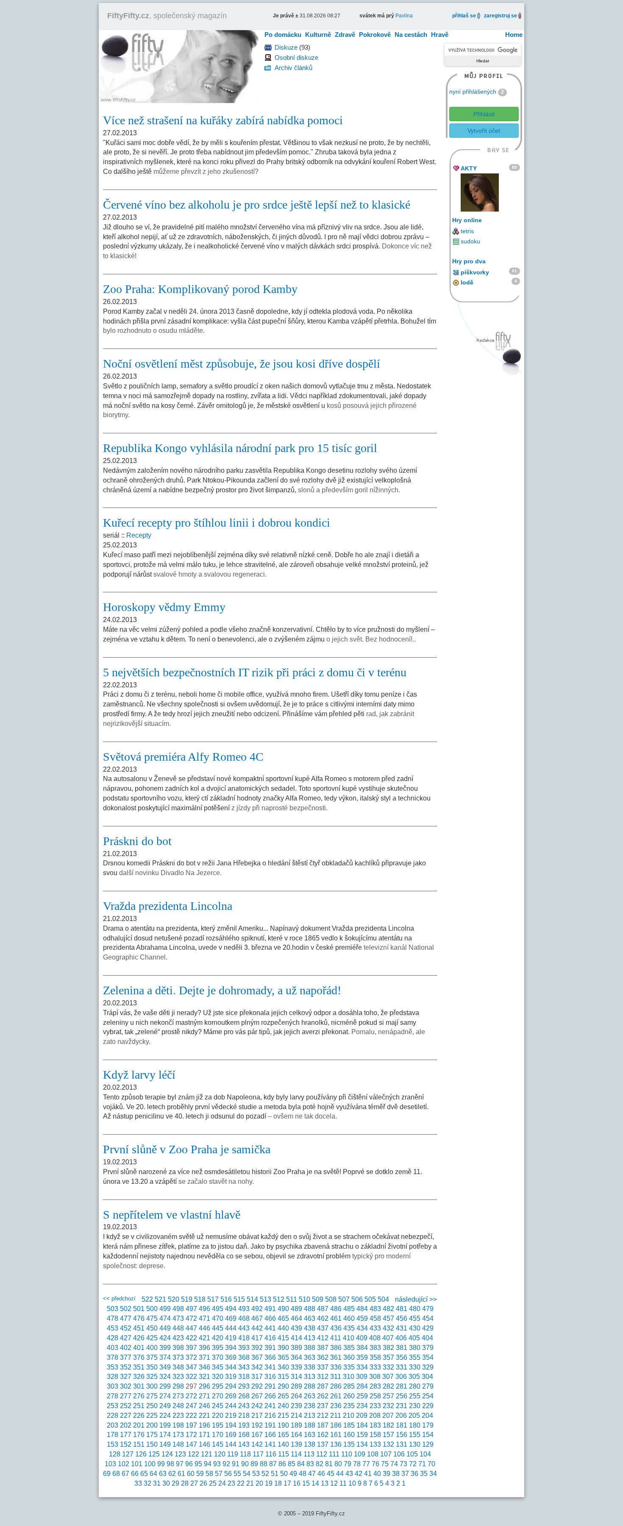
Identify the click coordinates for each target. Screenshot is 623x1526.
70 (431, 1463)
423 (178, 1338)
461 (336, 1318)
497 (191, 1308)
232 (388, 1405)
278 (112, 1396)
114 (296, 1454)
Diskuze (286, 47)
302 (125, 1386)
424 (165, 1338)
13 (324, 1483)
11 (343, 1483)
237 (322, 1405)
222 (191, 1415)
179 (428, 1425)
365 (283, 1357)
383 (375, 1347)
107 (386, 1454)
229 (428, 1405)
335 (349, 1367)
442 (257, 1328)
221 (204, 1415)
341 (270, 1367)
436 (336, 1328)
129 (428, 1444)
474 (165, 1318)
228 (112, 1415)
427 (125, 1338)
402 (125, 1347)
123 (180, 1454)
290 (283, 1386)
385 (349, 1347)
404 (427, 1338)
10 (352, 1483)
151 (139, 1444)
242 (257, 1405)
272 (191, 1396)
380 (414, 1347)
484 (362, 1308)
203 (112, 1425)
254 (428, 1396)
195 (217, 1425)
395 (217, 1347)
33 (138, 1483)
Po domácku (282, 34)
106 (399, 1454)
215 (283, 1415)
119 (232, 1454)
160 (349, 1434)
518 (200, 1299)
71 (422, 1463)
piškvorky (475, 272)
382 (388, 1347)
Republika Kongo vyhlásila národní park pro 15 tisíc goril (240, 448)
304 (427, 1376)
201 (139, 1425)
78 (357, 1463)
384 (362, 1347)
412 (322, 1338)
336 (336, 1367)
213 (309, 1415)
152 (125, 1444)
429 (428, 1328)
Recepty (138, 535)
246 (204, 1405)
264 (296, 1396)
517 (213, 1299)
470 (217, 1318)
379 (428, 1347)
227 (125, 1415)
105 (412, 1454)
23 (231, 1483)
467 (257, 1318)
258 (375, 1396)
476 (139, 1318)
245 (217, 1405)
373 (178, 1357)
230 (414, 1405)
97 (180, 1463)
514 (252, 1299)
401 (139, 1347)
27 (194, 1483)
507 (344, 1299)
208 (375, 1415)
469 (230, 1318)
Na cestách (411, 34)
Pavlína (404, 16)
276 (139, 1396)
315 (283, 1376)
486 (336, 1308)
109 (359, 1454)
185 (349, 1425)
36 (414, 1473)
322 (191, 1376)
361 (336, 1357)
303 (112, 1386)
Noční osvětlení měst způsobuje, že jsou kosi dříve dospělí (241, 363)
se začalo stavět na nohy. (216, 1181)
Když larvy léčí (139, 1074)
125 (154, 1454)
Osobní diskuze (296, 57)
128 (114, 1454)
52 (265, 1473)
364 (296, 1357)
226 (139, 1415)
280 (414, 1386)
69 (107, 1473)
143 (244, 1444)
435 (349, 1328)
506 (357, 1299)
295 (217, 1386)
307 (388, 1376)
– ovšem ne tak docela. (302, 1116)
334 (362, 1367)
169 (230, 1434)
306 (401, 1376)
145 (217, 1444)
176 (139, 1434)
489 (296, 1308)
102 (123, 1463)
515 (239, 1299)
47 (312, 1473)
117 (258, 1454)
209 (361, 1415)
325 (152, 1376)
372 (191, 1357)
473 (178, 1318)
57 (218, 1473)
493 (244, 1308)
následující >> (416, 1299)
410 (348, 1338)
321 (204, 1376)
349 (165, 1367)
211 (335, 1415)
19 (269, 1483)
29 (175, 1483)
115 (283, 1454)
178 (112, 1434)
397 (191, 1347)
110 (346, 1454)
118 (245, 1454)
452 (125, 1328)
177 (125, 1434)
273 (178, 1396)
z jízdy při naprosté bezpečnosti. (279, 808)
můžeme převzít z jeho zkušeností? (206, 171)
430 (414, 1328)
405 (414, 1338)
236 (336, 1405)
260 (349, 1396)
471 (204, 1318)
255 (414, 1396)
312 (322, 1376)
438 (309, 1328)
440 (283, 1328)
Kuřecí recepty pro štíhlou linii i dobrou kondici (216, 522)
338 (309, 1367)
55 (237, 1473)
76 (375, 1463)
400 (152, 1347)
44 (340, 1473)
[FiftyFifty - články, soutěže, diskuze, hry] (179, 66)
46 (321, 1473)
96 (189, 1463)
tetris (467, 231)
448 (178, 1328)
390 (283, 1347)
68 (116, 1473)
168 (244, 1434)
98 (170, 1463)
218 (244, 1415)
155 (414, 1434)
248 (178, 1405)
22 (241, 1483)
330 (414, 1367)
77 (366, 1463)
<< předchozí (119, 1298)
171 (204, 1434)
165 (283, 1434)
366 (270, 1357)
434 (362, 1328)
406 (401, 1338)
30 (166, 1483)
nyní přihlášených (472, 91)
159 (362, 1434)
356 (401, 1357)
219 (230, 1415)
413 (309, 1338)
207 (388, 1415)
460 (349, 1318)
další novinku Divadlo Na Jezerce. (170, 872)
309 (361, 1376)
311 (335, 1376)
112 (321, 1454)
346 (204, 1367)
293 (244, 1386)
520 (173, 1299)
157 (388, 1434)
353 (112, 1367)
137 (322, 1444)
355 (414, 1357)
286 (336, 1386)
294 (230, 1386)
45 (330, 1473)
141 (270, 1444)
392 (257, 1347)
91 (235, 1463)
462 (322, 1318)
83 (310, 1463)
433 (375, 1328)
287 (322, 1386)
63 (163, 1473)
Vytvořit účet (483, 130)
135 (349, 1444)
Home (514, 34)
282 (388, 1386)
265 (283, 1396)
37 (405, 1473)
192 (257, 1425)
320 (217, 1376)
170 (217, 1434)
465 (283, 1318)
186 (336, 1425)
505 (370, 1299)
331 (401, 1367)
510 (304, 1299)
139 (296, 1444)
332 (388, 1367)
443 (244, 1328)
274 (165, 1396)
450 (152, 1328)
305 (414, 1376)
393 (244, 1347)
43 (349, 1473)
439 (296, 1328)
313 (309, 1376)
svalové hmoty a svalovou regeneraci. (210, 574)
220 (217, 1415)
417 (257, 1338)
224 (165, 1415)
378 (112, 1357)
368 (244, 1357)
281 (401, 1386)
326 (139, 1376)
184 (362, 1425)
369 (230, 1357)
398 (178, 1347)
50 (284, 1473)
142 (257, 1444)
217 (257, 1415)
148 (178, 1444)
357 (388, 1357)
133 (375, 1444)
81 (329, 1463)
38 (396, 1473)
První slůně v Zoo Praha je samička (186, 1149)
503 (112, 1308)
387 (322, 1347)
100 (150, 1463)
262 (322, 1396)
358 (375, 1357)
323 (178, 1376)
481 (401, 1308)
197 (191, 1425)
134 (362, 1444)
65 (144, 1473)
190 (283, 1425)
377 (125, 1357)
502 (125, 1308)
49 (293, 1473)
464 (296, 1318)
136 (336, 1444)
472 (191, 1318)
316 (270, 1376)
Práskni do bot (137, 841)
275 (152, 1396)
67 (125, 1473)
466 (270, 1318)
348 (178, 1367)
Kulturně (318, 34)
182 (388, 1425)
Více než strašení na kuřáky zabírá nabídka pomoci (223, 120)
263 (309, 1396)
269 (230, 1396)
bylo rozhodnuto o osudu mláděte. (154, 330)
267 (257, 1396)
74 (394, 1463)
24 (222, 1483)
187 (322, 1425)
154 (428, 1434)
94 (207, 1463)
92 (226, 1463)
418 (244, 1338)
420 (217, 1338)
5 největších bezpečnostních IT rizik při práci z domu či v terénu (254, 672)
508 (331, 1299)
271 (204, 1396)
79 (347, 1463)
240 (283, 1405)
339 (296, 1367)
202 (125, 1425)
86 (282, 1463)
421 (204, 1338)
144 (230, 1444)
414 (296, 1338)
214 (296, 1415)
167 (257, 1434)
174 (165, 1434)
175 (152, 1434)
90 (245, 1463)
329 (428, 1367)
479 (428, 1308)
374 (165, 1357)
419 (230, 1338)
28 (185, 1483)
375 (152, 1357)
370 (217, 1357)
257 (388, 1396)
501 (139, 1308)
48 (302, 1473)
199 (165, 1425)
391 (270, 1347)
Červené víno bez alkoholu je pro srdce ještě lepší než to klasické (256, 204)
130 (414, 1444)
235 (349, 1405)
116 (270, 1454)
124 (167, 1454)
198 (178, 1425)
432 (388, 1328)
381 (401, 1347)
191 (270, 1425)
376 (139, 1357)
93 (217, 1463)
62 (172, 1473)
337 (322, 1367)
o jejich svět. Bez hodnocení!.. (371, 639)
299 (165, 1386)
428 (112, 1338)
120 (219, 1454)
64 (153, 1473)
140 (283, 1444)
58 (209, 1473)
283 (375, 1386)
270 (217, 1396)
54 (246, 1473)
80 (338, 1463)
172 (191, 1434)
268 (244, 1396)
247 (191, 1405)
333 (375, 1367)
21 (250, 1483)
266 (270, 1396)
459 (362, 1318)
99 (161, 1463)
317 (257, 1376)
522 (147, 1299)
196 (204, 1425)
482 (388, 1308)
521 (160, 1299)
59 (200, 1473)
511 (291, 1299)
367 (257, 1357)
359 (362, 1357)
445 (217, 1328)
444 (230, 1328)
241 (270, 1405)
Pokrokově (375, 34)
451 (139, 1328)
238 (309, 1405)
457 (388, 1318)
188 (309, 1425)
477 (125, 1318)
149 (165, 1444)
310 (348, 1376)
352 (125, 1367)
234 (362, 1405)
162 (322, 1434)
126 (141, 1454)
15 (306, 1483)
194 (230, 1425)
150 (152, 1444)
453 (112, 1328)
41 (368, 1473)
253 (112, 1405)
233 (375, 1405)
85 (291, 1463)
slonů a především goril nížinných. (349, 490)
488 (309, 1308)
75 (385, 1463)
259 (362, 1396)
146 (204, 1444)
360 (349, 1357)
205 (414, 1415)
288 (309, 1386)
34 (433, 1473)
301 (139, 1386)
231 (401, 1405)
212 (322, 1415)
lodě (467, 282)
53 (256, 1473)
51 (274, 1473)
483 (375, 1308)
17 (287, 1483)
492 (257, 1308)
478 (112, 1318)
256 (401, 1396)
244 (230, 1405)
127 (128, 1454)
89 (254, 1463)
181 (401, 1425)
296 (204, 1386)
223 (178, 1415)
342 (257, 1367)
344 (230, 1367)
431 (401, 1328)
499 (165, 1308)
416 (270, 1338)
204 (427, 1415)
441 (270, 1328)
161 (336, 1434)
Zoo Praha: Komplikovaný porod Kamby (200, 289)
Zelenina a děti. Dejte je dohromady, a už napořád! (222, 990)
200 (152, 1425)
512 (278, 1299)
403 (112, 1347)
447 (191, 1328)
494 (230, 1308)
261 (336, 1396)
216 (270, 1415)
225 (152, 1415)
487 (322, 1308)
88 (263, 1463)
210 (348, 1415)
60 (191, 1473)
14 (315, 1483)
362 (322, 1357)
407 (388, 1338)
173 (178, 1434)
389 (296, 1347)
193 (244, 1425)
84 (301, 1463)
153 (112, 1444)
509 (317, 1299)
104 (425, 1454)
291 (270, 1386)
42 (358, 1473)
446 (204, 1328)
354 (428, 1357)
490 (283, 1308)
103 (110, 1463)
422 (191, 1338)
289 (296, 1386)
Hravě (439, 34)
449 (165, 1328)
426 (139, 1338)
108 (372, 1454)
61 (181, 1473)
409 (361, 1338)
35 (424, 1473)
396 (204, 1347)
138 (309, 1444)
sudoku (470, 241)
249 (165, 1405)
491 (270, 1308)
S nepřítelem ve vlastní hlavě (171, 1214)
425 (152, 1338)
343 (244, 1367)
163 (309, 1434)
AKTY (469, 168)
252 (125, 1405)
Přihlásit (484, 114)
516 (226, 1299)
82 (319, 1463)
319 (230, 1376)
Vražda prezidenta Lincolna (167, 905)
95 (198, 1463)
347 (191, 1367)
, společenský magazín (167, 15)
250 (152, 1405)
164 (296, 1434)
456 (401, 1318)
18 (278, 1483)
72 (413, 1463)
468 (244, 1318)
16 (296, 1483)
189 (296, 1425)
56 (228, 1473)
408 (375, 1338)
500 (152, 1308)
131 (401, 1444)
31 (157, 1483)
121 (206, 1454)
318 (244, 1376)
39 (386, 1473)
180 (414, 1425)
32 (147, 1483)
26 (203, 1483)
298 (178, 1386)
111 (334, 1454)
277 (125, 1396)
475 (152, 1318)
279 (428, 1386)
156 (401, 1434)
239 (296, 1405)
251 (139, 1405)
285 (349, 1386)
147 (191, 1444)
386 (336, 1347)
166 (270, 1434)
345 (217, 1367)
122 (193, 1454)
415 (283, 1338)
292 (257, 1386)
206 (401, 1415)
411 (335, 1338)
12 (334, 1483)
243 (244, 1405)
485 (349, 1308)
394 (230, 1347)
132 (388, 1444)
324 (165, 1376)
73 (403, 1463)
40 (377, 1473)
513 (265, 1299)
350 (152, 1367)
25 (213, 1483)
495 (217, 1308)
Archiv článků (293, 67)
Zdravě (345, 34)
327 (125, 1376)
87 (273, 1463)
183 (375, 1425)
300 (152, 1386)
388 (309, 1347)
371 (204, 1357)
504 (383, 1299)
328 (112, 1376)
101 (136, 1463)
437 (322, 1328)
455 (414, 1318)
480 (414, 1308)
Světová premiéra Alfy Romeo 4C (183, 756)
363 (309, 1357)
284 (362, 1386)
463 (309, 1318)
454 (428, 1318)
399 (165, 1347)
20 (259, 1483)
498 (178, 1308)
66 (135, 1473)
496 (204, 1308)
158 (375, 1434)
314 (296, 1376)
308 (375, 1376)
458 (375, 1318)
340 (283, 1367)
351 (139, 1367)
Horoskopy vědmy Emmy (164, 607)
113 (308, 1454)
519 (186, 1299)
